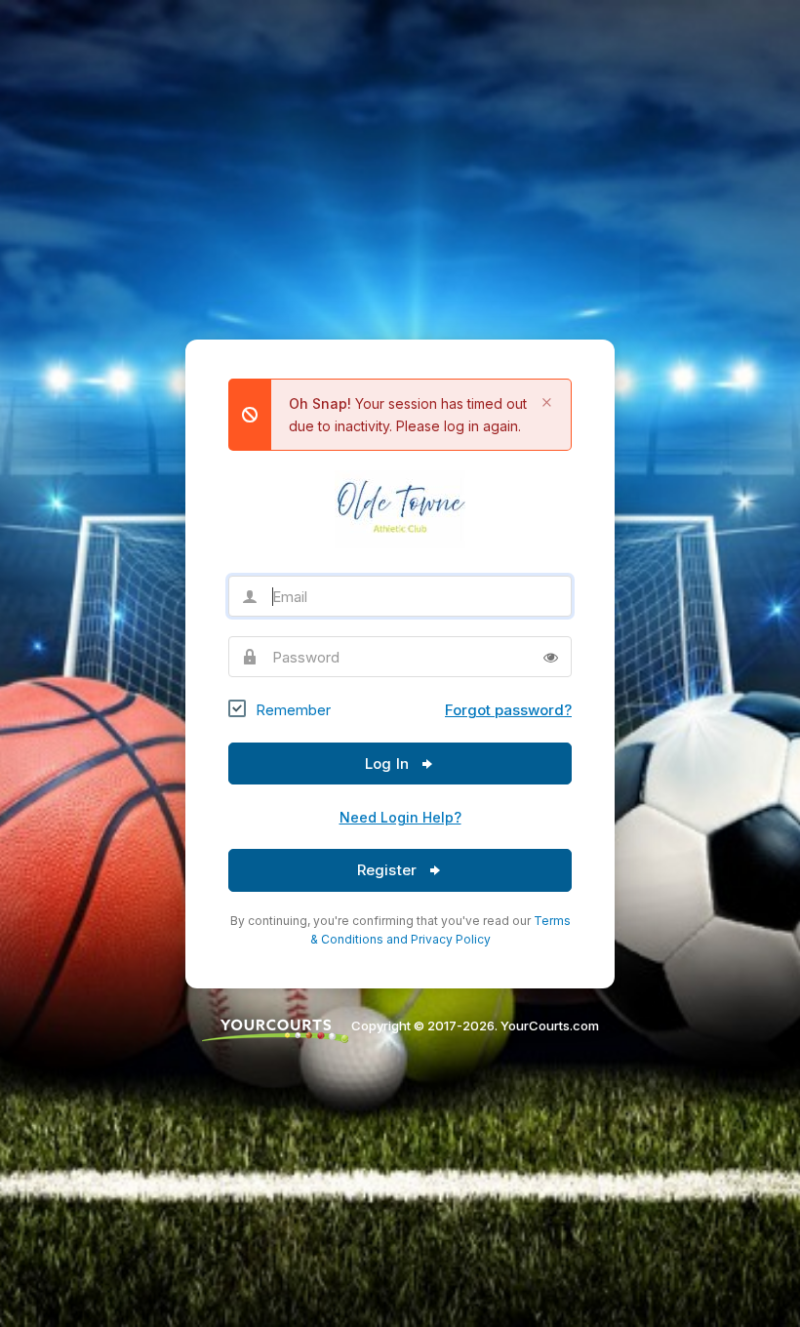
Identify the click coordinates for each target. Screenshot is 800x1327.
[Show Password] (551, 656)
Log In (389, 763)
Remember (293, 710)
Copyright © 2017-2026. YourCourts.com (473, 1025)
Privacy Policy (451, 939)
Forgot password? (508, 710)
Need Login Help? (400, 817)
